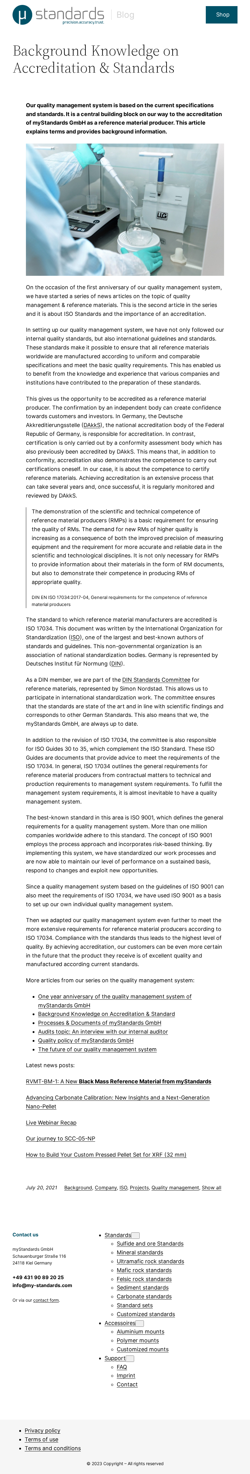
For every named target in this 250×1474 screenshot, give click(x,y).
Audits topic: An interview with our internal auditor (103, 1031)
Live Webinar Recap (51, 1122)
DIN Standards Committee (156, 680)
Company (106, 1187)
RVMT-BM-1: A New (118, 1081)
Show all (211, 1187)
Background (78, 1187)
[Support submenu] (130, 1358)
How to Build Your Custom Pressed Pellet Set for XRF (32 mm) (106, 1154)
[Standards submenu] (135, 1235)
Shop (223, 14)
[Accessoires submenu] (139, 1323)
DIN (116, 663)
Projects (139, 1187)
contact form (46, 1300)
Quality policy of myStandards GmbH (86, 1040)
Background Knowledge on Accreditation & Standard (106, 1014)
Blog (125, 14)
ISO (75, 637)
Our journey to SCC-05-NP (60, 1138)
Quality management (175, 1187)
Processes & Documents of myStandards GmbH (99, 1023)
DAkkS (92, 425)
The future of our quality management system (97, 1049)
